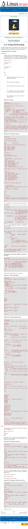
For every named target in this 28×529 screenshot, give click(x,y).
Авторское (19, 8)
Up (14, 512)
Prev (2, 41)
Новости (2, 8)
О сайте (13, 10)
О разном (25, 8)
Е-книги (14, 8)
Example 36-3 (9, 509)
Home (14, 511)
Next (26, 41)
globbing (18, 273)
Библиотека (8, 8)
